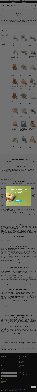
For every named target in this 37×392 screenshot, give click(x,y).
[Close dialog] (29, 186)
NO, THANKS (18, 202)
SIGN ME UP (18, 200)
